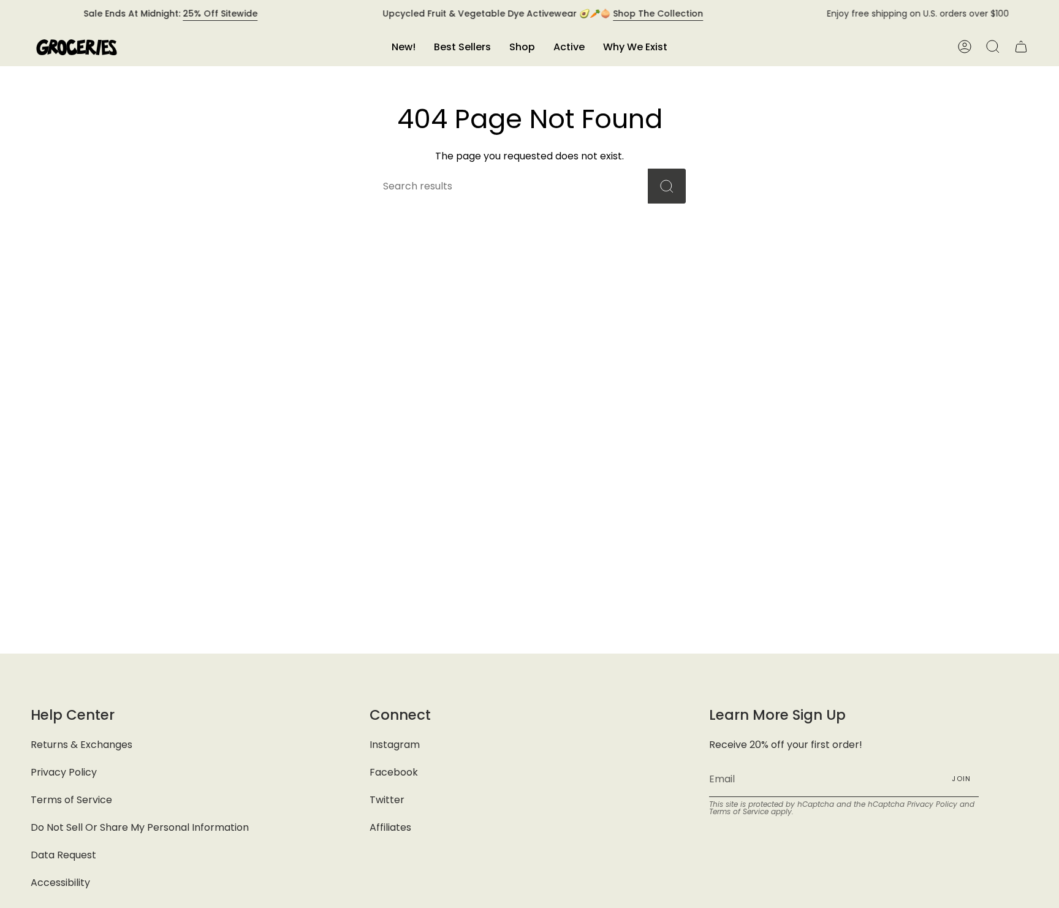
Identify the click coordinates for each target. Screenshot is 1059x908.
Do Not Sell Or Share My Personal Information (140, 827)
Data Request (63, 855)
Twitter (387, 800)
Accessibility (60, 883)
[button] (522, 47)
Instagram (395, 745)
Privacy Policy (64, 772)
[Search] (667, 186)
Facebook (394, 772)
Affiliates (390, 827)
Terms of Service (71, 800)
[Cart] (1021, 47)
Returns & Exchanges (81, 745)
